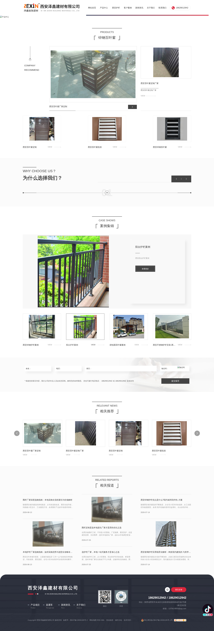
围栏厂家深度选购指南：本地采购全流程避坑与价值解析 (47, 500)
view (143, 96)
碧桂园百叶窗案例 (145, 247)
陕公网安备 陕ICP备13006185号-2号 (158, 620)
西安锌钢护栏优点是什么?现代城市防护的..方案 (161, 500)
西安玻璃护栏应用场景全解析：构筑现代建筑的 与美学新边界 (166, 552)
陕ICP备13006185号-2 (79, 620)
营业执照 (109, 620)
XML (102, 620)
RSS (98, 620)
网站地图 (93, 620)
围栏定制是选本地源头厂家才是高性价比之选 (101, 528)
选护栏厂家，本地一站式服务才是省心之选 (100, 552)
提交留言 (175, 381)
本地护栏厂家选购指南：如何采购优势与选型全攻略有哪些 (48, 552)
